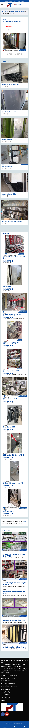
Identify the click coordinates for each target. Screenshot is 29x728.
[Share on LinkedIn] (21, 54)
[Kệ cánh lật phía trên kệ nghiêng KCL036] (14, 73)
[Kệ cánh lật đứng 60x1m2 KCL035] (14, 100)
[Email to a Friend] (16, 54)
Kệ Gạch (16, 11)
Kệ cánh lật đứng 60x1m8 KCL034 (9, 139)
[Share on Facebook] (10, 54)
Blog (8, 11)
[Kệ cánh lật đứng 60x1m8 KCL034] (14, 128)
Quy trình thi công (6, 697)
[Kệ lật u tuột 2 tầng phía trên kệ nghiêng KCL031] (14, 210)
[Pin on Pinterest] (18, 54)
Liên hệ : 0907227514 (7, 26)
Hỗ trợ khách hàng (6, 692)
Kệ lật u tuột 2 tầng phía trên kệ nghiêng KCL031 (12, 221)
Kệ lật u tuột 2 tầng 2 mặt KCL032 (9, 194)
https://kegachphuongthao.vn (8, 683)
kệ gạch (24, 521)
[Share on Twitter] (13, 54)
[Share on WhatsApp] (8, 54)
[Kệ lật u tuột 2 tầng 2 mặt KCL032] (14, 182)
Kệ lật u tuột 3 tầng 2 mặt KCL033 (9, 167)
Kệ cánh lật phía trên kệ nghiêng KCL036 (10, 84)
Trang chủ (4, 11)
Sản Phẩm (12, 11)
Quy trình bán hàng (6, 694)
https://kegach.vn (6, 681)
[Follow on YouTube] (7, 714)
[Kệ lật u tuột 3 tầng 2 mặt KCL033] (14, 155)
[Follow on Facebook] (3, 714)
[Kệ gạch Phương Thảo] (14, 5)
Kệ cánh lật (21, 11)
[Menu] (2, 5)
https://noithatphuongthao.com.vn (9, 686)
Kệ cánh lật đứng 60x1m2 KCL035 (9, 112)
